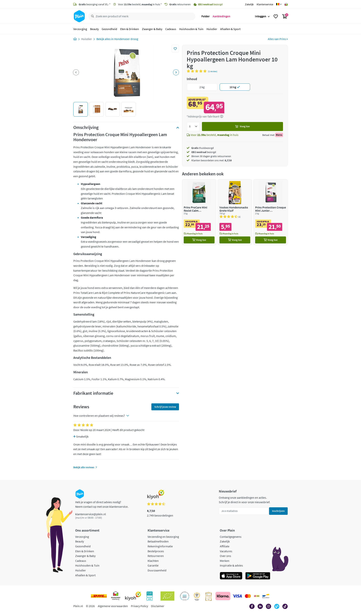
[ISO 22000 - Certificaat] (185, 596)
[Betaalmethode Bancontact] (266, 596)
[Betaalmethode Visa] (237, 596)
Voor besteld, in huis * (140, 4)
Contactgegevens (230, 537)
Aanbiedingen (221, 16)
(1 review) (212, 71)
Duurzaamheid (157, 570)
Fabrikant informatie (93, 393)
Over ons (225, 556)
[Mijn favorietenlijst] (276, 16)
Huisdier (211, 29)
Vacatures (226, 551)
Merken (224, 561)
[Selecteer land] (279, 4)
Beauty (94, 29)
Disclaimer (157, 606)
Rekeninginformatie (160, 546)
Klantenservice (265, 4)
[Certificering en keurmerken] (167, 596)
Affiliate (224, 546)
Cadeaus (170, 29)
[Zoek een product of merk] (91, 16)
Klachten (153, 561)
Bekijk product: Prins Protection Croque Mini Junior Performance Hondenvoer (270, 212)
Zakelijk (249, 4)
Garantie (153, 565)
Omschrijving (86, 127)
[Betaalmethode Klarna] (222, 596)
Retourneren (156, 556)
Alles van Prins (277, 38)
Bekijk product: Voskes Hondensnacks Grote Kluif (235, 212)
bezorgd (203, 152)
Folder (205, 16)
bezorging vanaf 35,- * (94, 4)
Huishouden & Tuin (191, 29)
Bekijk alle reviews (83, 467)
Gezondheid (109, 29)
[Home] (75, 38)
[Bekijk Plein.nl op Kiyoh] (133, 596)
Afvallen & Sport (230, 29)
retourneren (180, 4)
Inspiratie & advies (231, 565)
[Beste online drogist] (197, 596)
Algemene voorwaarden (113, 606)
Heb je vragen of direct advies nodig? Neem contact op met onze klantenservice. (101, 504)
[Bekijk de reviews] (197, 71)
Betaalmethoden (158, 541)
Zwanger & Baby (152, 29)
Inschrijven (278, 511)
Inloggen (260, 16)
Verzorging (80, 29)
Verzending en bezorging (163, 537)
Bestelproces (156, 551)
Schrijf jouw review (165, 406)
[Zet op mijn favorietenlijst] (175, 48)
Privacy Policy (139, 606)
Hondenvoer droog (126, 38)
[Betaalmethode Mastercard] (248, 596)
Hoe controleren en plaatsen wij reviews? (99, 415)
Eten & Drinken (129, 29)
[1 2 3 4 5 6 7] (193, 126)
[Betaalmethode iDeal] (256, 596)
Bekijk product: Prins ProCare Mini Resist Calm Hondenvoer (199, 212)
